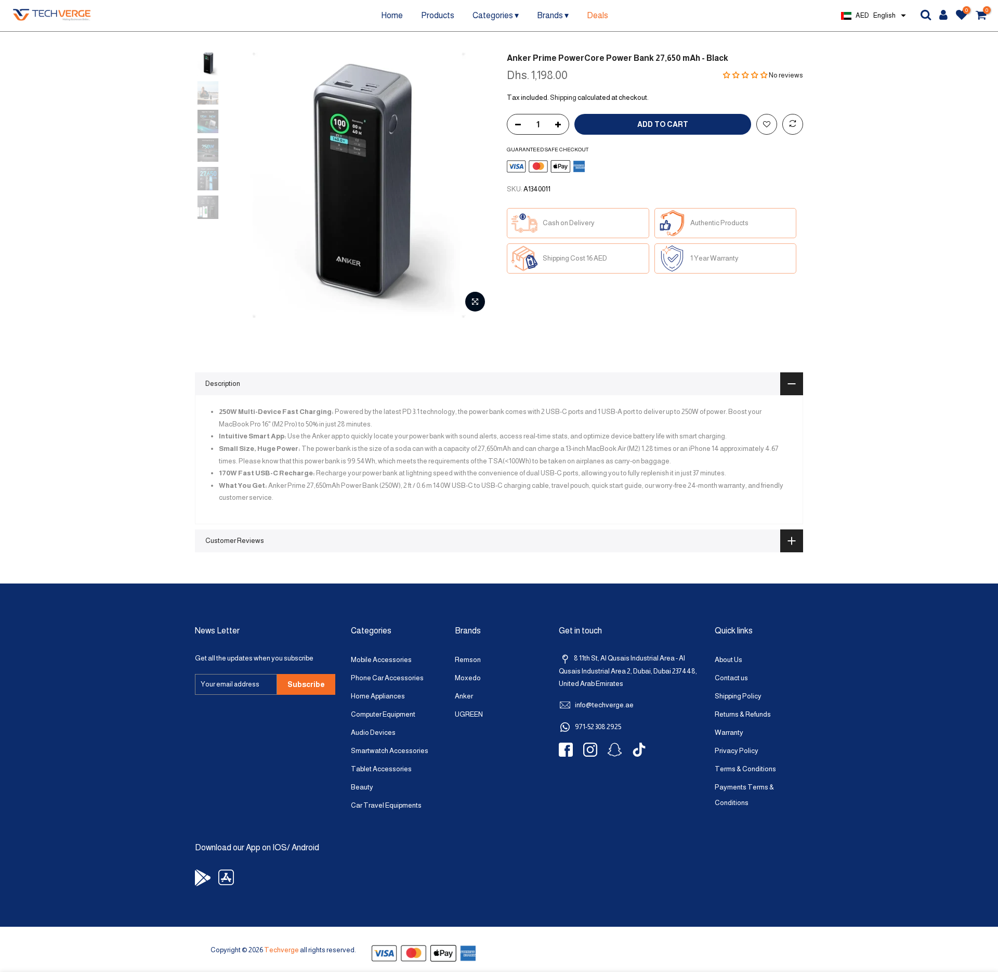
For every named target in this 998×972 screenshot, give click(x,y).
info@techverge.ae (604, 705)
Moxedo (468, 678)
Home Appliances (378, 696)
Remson (468, 660)
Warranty (729, 732)
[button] (745, 75)
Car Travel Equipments (386, 805)
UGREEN (469, 714)
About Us (728, 660)
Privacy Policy (736, 751)
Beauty (362, 787)
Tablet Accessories (381, 769)
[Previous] (244, 185)
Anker (464, 696)
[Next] (473, 185)
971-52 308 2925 (598, 727)
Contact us (731, 678)
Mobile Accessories (381, 660)
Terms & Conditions (745, 769)
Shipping (563, 97)
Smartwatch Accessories (389, 751)
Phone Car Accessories (387, 678)
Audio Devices (373, 732)
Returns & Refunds (743, 714)
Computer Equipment (383, 714)
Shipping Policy (738, 696)
